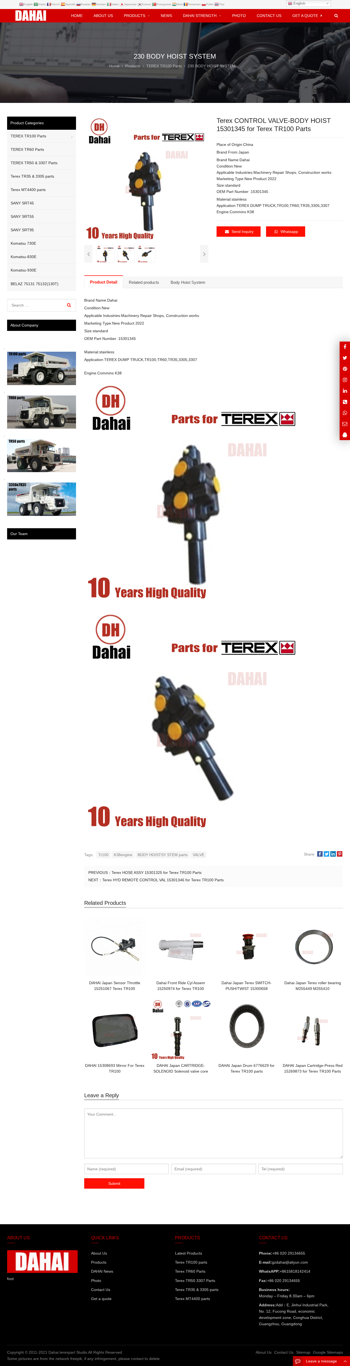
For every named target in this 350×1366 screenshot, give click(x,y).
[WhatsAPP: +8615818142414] (345, 412)
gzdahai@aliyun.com (290, 1262)
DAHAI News (102, 1271)
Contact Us (100, 1289)
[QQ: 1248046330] (345, 434)
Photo (96, 1280)
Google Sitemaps (328, 1352)
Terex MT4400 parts (28, 189)
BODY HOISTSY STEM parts (163, 855)
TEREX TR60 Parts (27, 149)
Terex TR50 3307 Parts (195, 1280)
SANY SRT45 (22, 203)
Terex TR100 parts (191, 1262)
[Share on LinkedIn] (333, 854)
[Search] (69, 305)
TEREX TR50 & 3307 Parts (34, 163)
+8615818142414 (295, 1271)
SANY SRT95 (22, 230)
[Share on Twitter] (326, 854)
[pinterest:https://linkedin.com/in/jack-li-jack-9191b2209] (345, 390)
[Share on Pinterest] (339, 854)
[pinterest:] (345, 379)
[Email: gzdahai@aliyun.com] (345, 423)
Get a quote (101, 1298)
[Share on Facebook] (320, 854)
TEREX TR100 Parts (28, 136)
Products (98, 1262)
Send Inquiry (242, 231)
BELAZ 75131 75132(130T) (35, 284)
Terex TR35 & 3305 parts (32, 176)
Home (77, 15)
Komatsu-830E (23, 257)
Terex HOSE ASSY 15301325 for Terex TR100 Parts (157, 872)
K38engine (123, 855)
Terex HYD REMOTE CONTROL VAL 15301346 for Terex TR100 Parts (163, 880)
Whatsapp (289, 231)
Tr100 (103, 855)
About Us (99, 1253)
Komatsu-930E (23, 270)
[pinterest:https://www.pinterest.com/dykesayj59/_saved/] (345, 368)
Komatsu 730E (23, 243)
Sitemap (303, 1352)
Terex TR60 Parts (190, 1271)
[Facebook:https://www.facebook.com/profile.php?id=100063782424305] (345, 347)
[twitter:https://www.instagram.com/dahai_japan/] (345, 358)
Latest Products (188, 1253)
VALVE (198, 855)
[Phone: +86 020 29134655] (345, 401)
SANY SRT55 (22, 216)
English (298, 3)
